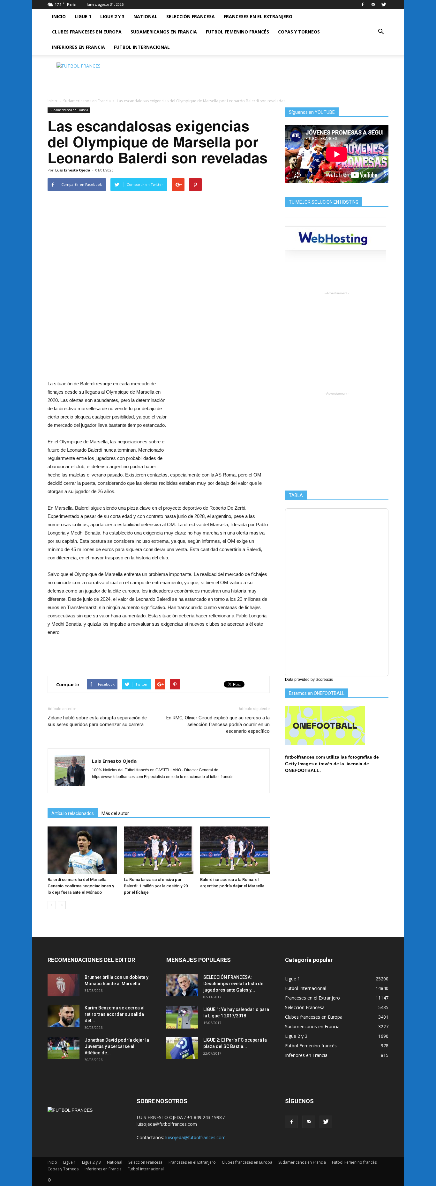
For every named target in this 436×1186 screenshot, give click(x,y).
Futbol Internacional (142, 47)
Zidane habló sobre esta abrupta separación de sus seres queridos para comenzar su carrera (97, 721)
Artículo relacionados (72, 813)
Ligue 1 (83, 16)
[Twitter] (383, 4)
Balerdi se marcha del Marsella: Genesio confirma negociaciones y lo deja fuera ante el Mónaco (81, 886)
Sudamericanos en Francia (164, 32)
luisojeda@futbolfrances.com (195, 1137)
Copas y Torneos (299, 32)
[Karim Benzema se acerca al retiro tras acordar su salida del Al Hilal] (63, 1016)
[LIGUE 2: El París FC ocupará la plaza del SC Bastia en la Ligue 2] (182, 1048)
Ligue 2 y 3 (112, 16)
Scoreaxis (324, 679)
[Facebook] (362, 4)
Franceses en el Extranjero (258, 16)
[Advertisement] (272, 76)
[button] (380, 32)
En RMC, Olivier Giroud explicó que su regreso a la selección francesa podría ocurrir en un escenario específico (218, 724)
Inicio (59, 16)
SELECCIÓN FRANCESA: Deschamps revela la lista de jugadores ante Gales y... (233, 984)
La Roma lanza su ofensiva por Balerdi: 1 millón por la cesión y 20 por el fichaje (156, 886)
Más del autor (115, 813)
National (145, 16)
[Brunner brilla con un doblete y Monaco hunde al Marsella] (63, 985)
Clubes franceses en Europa (87, 32)
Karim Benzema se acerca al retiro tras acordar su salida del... (115, 1014)
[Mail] (373, 4)
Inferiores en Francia (78, 47)
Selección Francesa (190, 16)
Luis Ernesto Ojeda (72, 170)
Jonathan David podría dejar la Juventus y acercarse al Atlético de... (117, 1046)
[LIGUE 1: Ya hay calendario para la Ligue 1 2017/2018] (182, 1017)
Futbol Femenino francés (237, 32)
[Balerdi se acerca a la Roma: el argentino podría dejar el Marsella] (235, 850)
